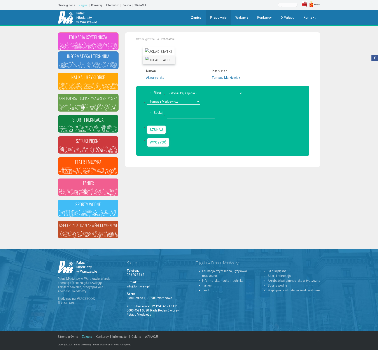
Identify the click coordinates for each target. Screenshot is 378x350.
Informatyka (88, 71)
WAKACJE (141, 5)
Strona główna (66, 5)
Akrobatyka (88, 114)
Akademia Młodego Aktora (88, 177)
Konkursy (96, 5)
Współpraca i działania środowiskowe (294, 290)
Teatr (206, 290)
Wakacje (241, 17)
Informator (112, 5)
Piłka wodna (88, 219)
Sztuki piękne (277, 271)
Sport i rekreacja (279, 276)
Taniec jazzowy (88, 198)
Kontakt (309, 17)
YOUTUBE (67, 302)
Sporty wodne (277, 285)
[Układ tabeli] (159, 60)
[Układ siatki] (159, 51)
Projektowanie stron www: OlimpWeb (112, 344)
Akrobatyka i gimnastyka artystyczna (294, 280)
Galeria (126, 5)
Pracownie (218, 17)
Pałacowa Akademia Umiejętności (88, 240)
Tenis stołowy (88, 135)
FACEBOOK (87, 298)
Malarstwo (88, 156)
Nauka (88, 92)
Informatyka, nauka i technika (222, 280)
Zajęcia (83, 5)
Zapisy (196, 17)
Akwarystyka (155, 77)
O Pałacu (287, 17)
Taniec (207, 285)
